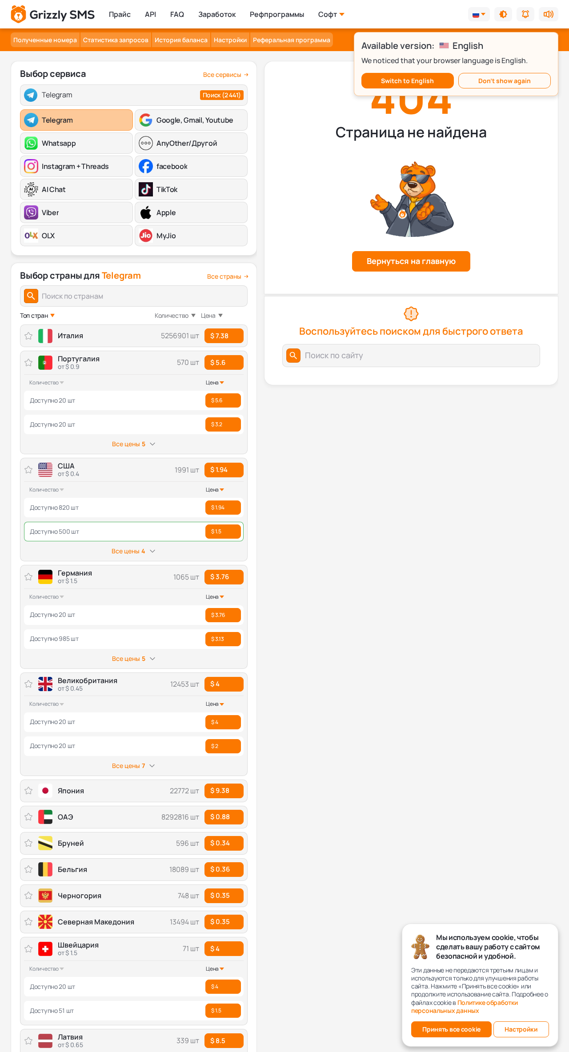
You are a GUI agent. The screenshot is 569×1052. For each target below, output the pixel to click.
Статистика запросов (115, 40)
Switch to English (407, 80)
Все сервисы (222, 75)
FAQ (177, 14)
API (150, 14)
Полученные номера (45, 40)
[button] (503, 14)
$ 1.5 (216, 531)
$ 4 (215, 683)
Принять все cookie (451, 1029)
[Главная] (53, 14)
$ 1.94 (219, 469)
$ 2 (214, 746)
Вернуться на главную (411, 261)
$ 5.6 (217, 362)
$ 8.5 (217, 1040)
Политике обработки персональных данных (464, 1006)
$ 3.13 (217, 639)
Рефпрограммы (277, 14)
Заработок (217, 14)
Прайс (120, 14)
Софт (327, 14)
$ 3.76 (219, 576)
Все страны (224, 276)
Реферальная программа (291, 40)
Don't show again (504, 80)
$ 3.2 (216, 424)
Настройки (230, 40)
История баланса (181, 40)
